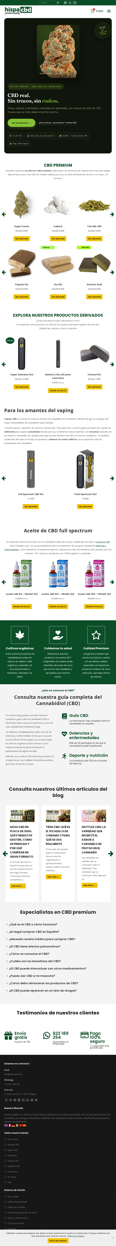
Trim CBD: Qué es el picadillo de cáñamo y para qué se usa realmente (58, 835)
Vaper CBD (12, 1150)
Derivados (12, 1155)
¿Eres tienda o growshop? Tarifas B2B (57, 122)
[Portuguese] (21, 1125)
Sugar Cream (21, 226)
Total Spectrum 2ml (85, 494)
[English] (6, 1125)
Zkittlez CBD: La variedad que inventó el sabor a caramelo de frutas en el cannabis (94, 839)
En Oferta (11, 1177)
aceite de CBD (103, 541)
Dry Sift (58, 284)
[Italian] (17, 1125)
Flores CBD (12, 1139)
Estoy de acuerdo (58, 1240)
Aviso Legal (12, 1196)
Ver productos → (21, 122)
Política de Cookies (16, 1207)
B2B (9, 1182)
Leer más (16, 886)
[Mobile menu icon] (109, 11)
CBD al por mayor (15, 1223)
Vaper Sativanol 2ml (21, 374)
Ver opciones (21, 238)
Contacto (11, 1228)
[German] (13, 1125)
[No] (112, 1237)
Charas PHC (94, 374)
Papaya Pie (21, 284)
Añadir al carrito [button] (58, 390)
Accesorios (12, 1171)
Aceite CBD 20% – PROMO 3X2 (94, 594)
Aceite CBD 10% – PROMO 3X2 (58, 594)
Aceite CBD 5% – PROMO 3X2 (22, 594)
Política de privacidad (17, 1201)
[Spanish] (24, 1125)
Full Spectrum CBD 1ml (30, 494)
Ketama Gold (94, 284)
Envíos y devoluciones (17, 1218)
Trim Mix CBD (94, 226)
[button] (4, 214)
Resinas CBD (13, 1144)
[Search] (58, 3)
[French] (10, 1125)
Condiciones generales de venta (22, 1212)
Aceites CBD (13, 1160)
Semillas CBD (13, 1166)
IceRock (58, 226)
